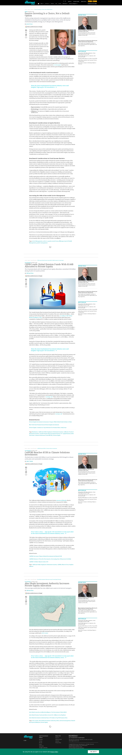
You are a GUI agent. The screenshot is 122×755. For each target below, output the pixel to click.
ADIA (57, 720)
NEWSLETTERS (83, 1)
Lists (56, 3)
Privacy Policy (54, 751)
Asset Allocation (28, 262)
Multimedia (65, 3)
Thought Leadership (43, 747)
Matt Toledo (29, 461)
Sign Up (95, 1)
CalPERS (59, 564)
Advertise (57, 741)
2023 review (35, 720)
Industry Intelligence (73, 3)
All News (41, 739)
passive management (42, 242)
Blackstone (35, 431)
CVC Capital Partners (65, 433)
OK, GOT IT (93, 751)
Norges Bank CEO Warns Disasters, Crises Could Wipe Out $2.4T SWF (86, 54)
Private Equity (56, 435)
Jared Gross (29, 24)
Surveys (52, 3)
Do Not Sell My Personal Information (76, 748)
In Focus (46, 3)
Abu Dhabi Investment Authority (47, 720)
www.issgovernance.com (74, 740)
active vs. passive (47, 241)
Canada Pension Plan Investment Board (49, 433)
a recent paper (57, 65)
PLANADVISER (74, 737)
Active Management (37, 241)
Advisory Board (76, 1)
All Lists (40, 742)
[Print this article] (26, 37)
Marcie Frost (65, 564)
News (42, 3)
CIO (69, 737)
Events (60, 3)
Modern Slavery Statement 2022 (75, 746)
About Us (69, 1)
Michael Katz (29, 273)
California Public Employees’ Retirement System (50, 431)
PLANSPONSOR (81, 737)
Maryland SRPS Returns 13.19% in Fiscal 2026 (87, 58)
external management (65, 720)
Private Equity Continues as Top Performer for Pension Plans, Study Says (47, 427)
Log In (90, 1)
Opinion (26, 11)
